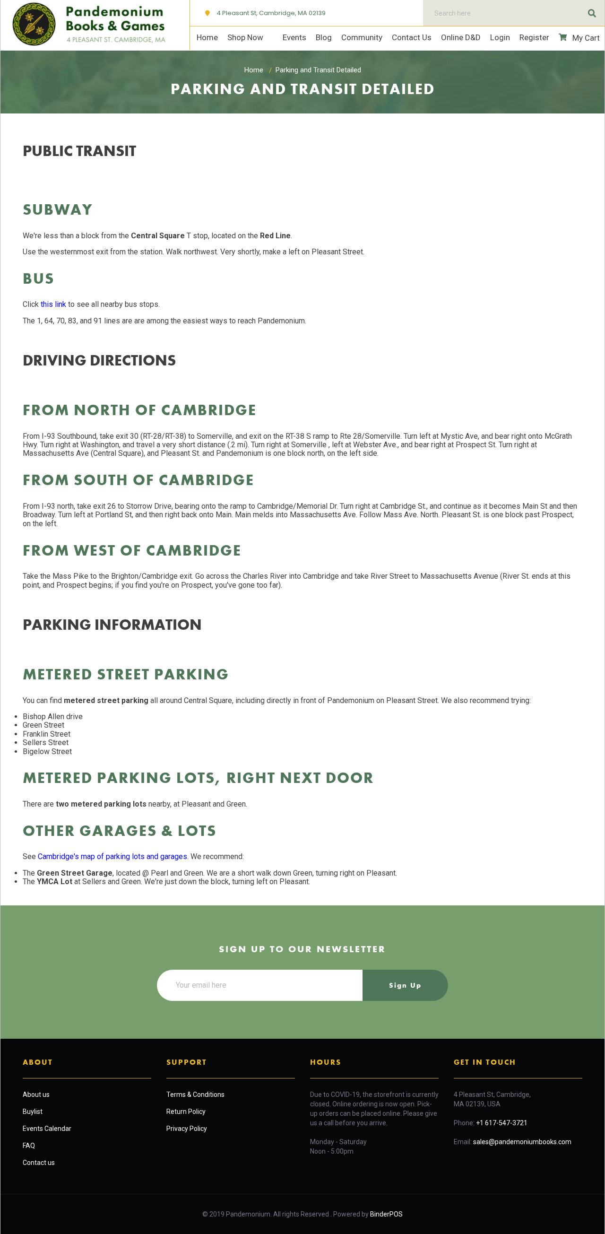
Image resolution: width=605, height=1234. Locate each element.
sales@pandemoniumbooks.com (522, 1142)
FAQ (29, 1145)
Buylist (33, 1111)
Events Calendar (47, 1128)
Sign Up (405, 985)
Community (361, 37)
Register (534, 37)
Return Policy (186, 1111)
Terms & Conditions (195, 1094)
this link (53, 304)
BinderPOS (386, 1214)
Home (207, 37)
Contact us (39, 1162)
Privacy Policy (186, 1128)
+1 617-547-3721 (501, 1123)
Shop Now (246, 37)
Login (500, 37)
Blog (324, 37)
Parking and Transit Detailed (318, 70)
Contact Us (412, 37)
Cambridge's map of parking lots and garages (112, 856)
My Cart (585, 38)
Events (294, 37)
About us (36, 1094)
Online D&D (461, 37)
